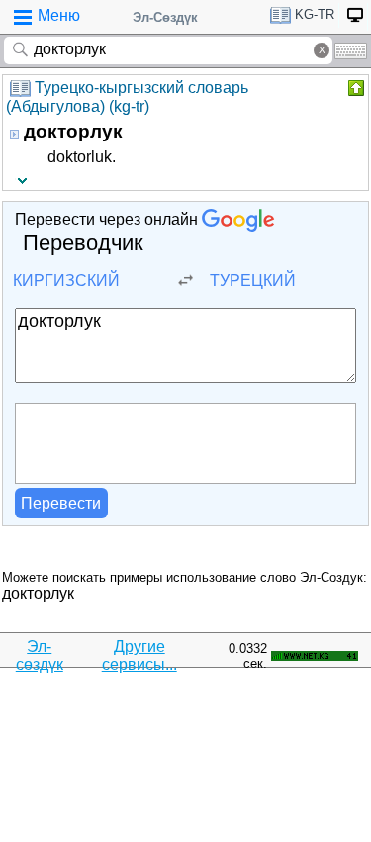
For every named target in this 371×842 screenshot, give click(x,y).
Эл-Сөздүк (165, 17)
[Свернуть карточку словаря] (354, 88)
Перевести (61, 503)
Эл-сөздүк (39, 655)
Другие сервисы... (139, 655)
